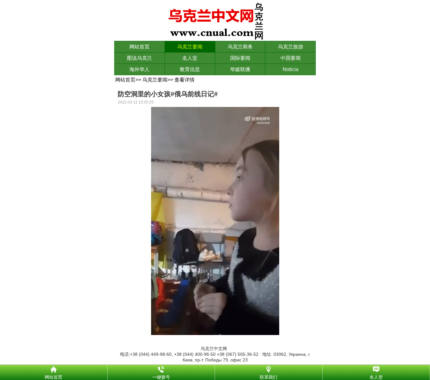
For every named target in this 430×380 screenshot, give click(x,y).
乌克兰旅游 (290, 46)
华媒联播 (240, 69)
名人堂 (189, 58)
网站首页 (139, 46)
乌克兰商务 (240, 46)
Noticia (290, 69)
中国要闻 (290, 58)
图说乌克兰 (139, 58)
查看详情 (184, 79)
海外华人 (139, 69)
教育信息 (190, 69)
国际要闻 (240, 58)
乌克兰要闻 (189, 46)
